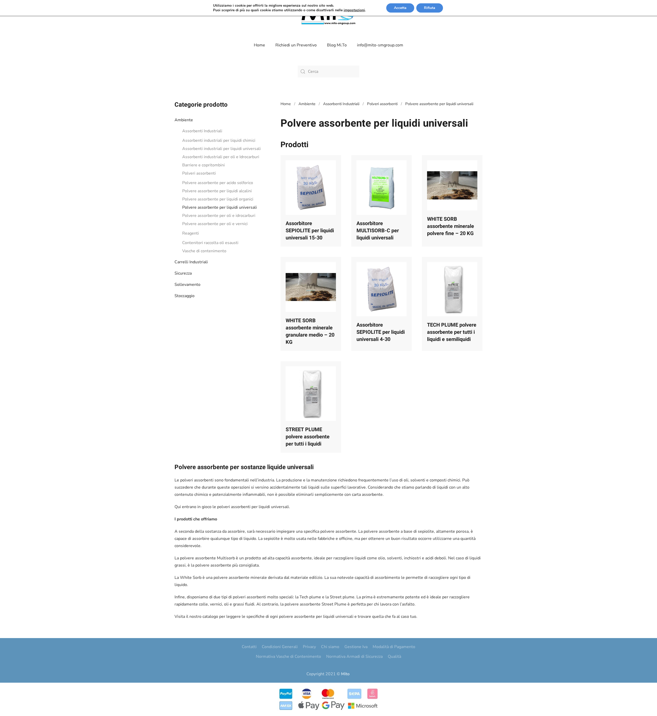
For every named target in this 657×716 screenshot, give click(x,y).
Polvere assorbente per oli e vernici (215, 224)
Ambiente (184, 120)
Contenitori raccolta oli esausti (210, 243)
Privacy (309, 647)
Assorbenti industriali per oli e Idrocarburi (220, 157)
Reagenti (190, 233)
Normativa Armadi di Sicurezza (354, 656)
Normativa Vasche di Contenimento (288, 656)
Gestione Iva (356, 647)
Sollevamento (187, 284)
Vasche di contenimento (204, 251)
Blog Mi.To (337, 45)
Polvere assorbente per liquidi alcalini (217, 191)
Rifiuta (429, 7)
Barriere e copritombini (203, 165)
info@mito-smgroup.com (380, 45)
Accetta (400, 7)
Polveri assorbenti (199, 173)
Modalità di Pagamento (394, 647)
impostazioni (354, 10)
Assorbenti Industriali (202, 131)
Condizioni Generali (280, 647)
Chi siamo (330, 647)
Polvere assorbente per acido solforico (217, 183)
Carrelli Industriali (191, 262)
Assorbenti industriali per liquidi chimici (218, 140)
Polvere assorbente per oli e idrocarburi (218, 215)
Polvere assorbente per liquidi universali (219, 207)
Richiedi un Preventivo (296, 45)
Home (259, 45)
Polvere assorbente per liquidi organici (217, 199)
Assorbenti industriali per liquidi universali (221, 149)
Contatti (249, 647)
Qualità (394, 656)
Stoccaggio (185, 296)
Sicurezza (183, 273)
